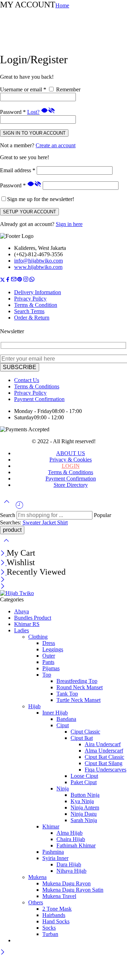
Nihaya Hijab (71, 871)
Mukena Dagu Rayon (66, 883)
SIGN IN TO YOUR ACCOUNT (34, 133)
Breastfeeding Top (76, 681)
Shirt (62, 522)
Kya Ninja (82, 801)
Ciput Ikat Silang (103, 763)
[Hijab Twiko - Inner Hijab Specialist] (17, 593)
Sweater (32, 522)
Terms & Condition (35, 305)
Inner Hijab (55, 713)
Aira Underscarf (103, 744)
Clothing (38, 637)
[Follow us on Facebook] (8, 280)
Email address (17, 170)
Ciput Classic (85, 732)
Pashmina (53, 852)
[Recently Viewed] (19, 508)
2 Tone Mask (57, 909)
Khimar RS (27, 624)
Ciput (62, 725)
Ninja (62, 789)
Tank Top (67, 694)
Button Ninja (85, 795)
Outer (48, 656)
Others (35, 902)
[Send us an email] (14, 280)
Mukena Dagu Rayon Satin (72, 890)
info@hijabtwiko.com (38, 261)
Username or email (23, 89)
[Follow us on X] (2, 280)
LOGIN (71, 466)
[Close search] (6, 545)
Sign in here (69, 224)
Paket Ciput (84, 782)
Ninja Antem (85, 807)
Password (13, 112)
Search (8, 515)
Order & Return (31, 318)
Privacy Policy (30, 299)
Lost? (33, 112)
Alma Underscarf (104, 751)
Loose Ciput (84, 776)
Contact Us (26, 380)
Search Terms (29, 311)
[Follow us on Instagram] (26, 280)
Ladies (21, 630)
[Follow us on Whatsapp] (32, 280)
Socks (49, 928)
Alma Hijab (69, 833)
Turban (50, 934)
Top (46, 675)
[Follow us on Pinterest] (20, 280)
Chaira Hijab (70, 839)
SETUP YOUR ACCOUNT (29, 211)
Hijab (34, 706)
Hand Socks (55, 921)
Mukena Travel (59, 896)
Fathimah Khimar (76, 845)
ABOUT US (70, 453)
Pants (48, 662)
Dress (48, 643)
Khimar (50, 826)
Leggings (52, 649)
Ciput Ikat (82, 738)
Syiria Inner (55, 858)
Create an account (55, 145)
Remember (67, 89)
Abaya (21, 611)
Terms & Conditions (36, 386)
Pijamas (51, 668)
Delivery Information (37, 292)
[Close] (3, 554)
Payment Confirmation (39, 399)
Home (62, 5)
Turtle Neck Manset (78, 700)
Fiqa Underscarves (105, 770)
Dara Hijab (68, 864)
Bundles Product (32, 618)
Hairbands (53, 915)
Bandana (66, 719)
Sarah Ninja (84, 820)
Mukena (37, 877)
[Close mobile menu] (2, 587)
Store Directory (71, 485)
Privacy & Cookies (70, 460)
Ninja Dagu (84, 814)
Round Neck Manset (79, 687)
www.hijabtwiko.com (38, 267)
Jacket (49, 522)
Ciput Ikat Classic (104, 757)
